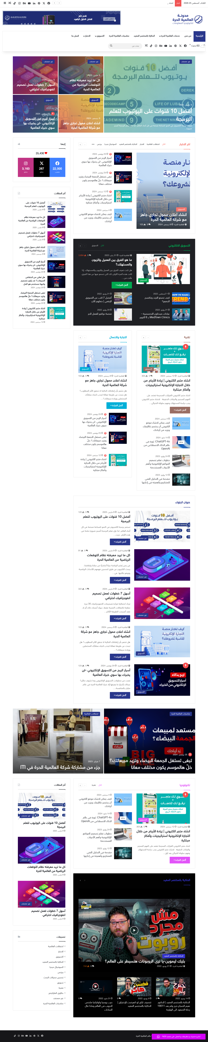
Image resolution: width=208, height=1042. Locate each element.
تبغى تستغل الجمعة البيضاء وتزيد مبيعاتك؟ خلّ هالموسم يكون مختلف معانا (95, 180)
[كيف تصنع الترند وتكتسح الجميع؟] (181, 298)
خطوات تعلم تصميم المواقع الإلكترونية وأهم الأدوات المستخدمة (158, 464)
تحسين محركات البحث (53, 977)
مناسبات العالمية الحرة (119, 36)
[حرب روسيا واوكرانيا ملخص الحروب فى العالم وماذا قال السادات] (95, 986)
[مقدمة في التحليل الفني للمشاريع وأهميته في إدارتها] (181, 480)
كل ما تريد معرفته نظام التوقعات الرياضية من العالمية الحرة (85, 84)
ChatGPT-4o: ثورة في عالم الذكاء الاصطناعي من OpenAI (157, 445)
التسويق (100, 36)
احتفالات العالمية (153, 144)
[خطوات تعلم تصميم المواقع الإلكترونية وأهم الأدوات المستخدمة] (181, 461)
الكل (163, 144)
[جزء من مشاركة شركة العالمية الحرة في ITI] (58, 741)
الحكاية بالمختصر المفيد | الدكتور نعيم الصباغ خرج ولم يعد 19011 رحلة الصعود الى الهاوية (173, 1006)
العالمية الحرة (179, 225)
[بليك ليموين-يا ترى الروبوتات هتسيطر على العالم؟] (134, 930)
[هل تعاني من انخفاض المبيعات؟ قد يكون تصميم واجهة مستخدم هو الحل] (56, 282)
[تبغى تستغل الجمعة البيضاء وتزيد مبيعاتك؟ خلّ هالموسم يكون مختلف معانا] (123, 177)
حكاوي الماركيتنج (56, 993)
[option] (104, 94)
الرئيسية (199, 36)
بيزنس (99, 144)
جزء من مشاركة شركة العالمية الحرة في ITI (60, 768)
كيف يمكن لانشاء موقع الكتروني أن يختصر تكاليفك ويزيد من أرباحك (95, 218)
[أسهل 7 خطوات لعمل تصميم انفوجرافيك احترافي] (35, 75)
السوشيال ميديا (110, 144)
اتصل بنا (75, 36)
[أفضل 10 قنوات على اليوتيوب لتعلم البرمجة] (149, 94)
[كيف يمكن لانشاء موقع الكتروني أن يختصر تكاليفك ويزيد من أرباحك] (123, 215)
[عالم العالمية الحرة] (188, 19)
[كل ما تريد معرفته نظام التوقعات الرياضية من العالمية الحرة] (81, 75)
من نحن (187, 36)
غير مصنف (185, 61)
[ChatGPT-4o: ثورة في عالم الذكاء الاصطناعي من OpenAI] (181, 442)
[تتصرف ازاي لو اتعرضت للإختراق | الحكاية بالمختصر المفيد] (134, 986)
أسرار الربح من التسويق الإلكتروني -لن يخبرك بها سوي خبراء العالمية (39, 123)
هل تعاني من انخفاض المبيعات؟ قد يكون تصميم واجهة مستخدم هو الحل (33, 281)
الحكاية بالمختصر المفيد (144, 36)
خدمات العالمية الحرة (170, 36)
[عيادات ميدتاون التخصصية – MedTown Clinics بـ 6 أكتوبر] (181, 314)
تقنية (94, 785)
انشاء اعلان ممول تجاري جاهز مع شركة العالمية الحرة (151, 3)
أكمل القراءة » (122, 285)
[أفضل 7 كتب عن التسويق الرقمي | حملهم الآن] (123, 298)
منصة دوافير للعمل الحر (100, 314)
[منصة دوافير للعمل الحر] (123, 314)
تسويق (60, 983)
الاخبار (87, 36)
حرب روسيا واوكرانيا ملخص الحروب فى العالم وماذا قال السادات (98, 1006)
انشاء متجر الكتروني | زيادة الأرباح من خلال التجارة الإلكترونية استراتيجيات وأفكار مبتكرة (95, 199)
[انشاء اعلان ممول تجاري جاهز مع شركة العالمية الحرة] (81, 114)
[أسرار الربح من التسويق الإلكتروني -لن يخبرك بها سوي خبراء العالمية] (35, 114)
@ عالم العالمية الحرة (144, 1036)
